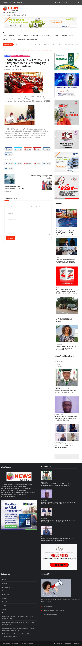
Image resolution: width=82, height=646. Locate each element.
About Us (5, 2)
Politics (25, 35)
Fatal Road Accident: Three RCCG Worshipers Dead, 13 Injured (65, 319)
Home (4, 35)
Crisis (57, 257)
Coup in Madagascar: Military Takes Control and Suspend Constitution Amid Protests (65, 261)
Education (34, 35)
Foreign (56, 35)
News (18, 35)
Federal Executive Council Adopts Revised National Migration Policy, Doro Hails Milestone (65, 418)
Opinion (64, 35)
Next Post (49, 178)
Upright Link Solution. (27, 643)
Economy (13, 55)
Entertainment (46, 35)
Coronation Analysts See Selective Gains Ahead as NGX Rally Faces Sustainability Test (66, 445)
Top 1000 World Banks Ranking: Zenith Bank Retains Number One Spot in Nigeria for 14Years (66, 291)
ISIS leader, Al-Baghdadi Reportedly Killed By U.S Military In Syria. (17, 617)
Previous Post (7, 191)
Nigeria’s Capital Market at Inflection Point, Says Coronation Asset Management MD (57, 539)
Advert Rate (12, 2)
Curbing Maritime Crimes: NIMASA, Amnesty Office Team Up (14, 188)
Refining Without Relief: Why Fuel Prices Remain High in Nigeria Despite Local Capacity (66, 232)
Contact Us (19, 2)
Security (5, 39)
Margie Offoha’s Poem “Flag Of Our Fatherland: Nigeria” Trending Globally (66, 348)
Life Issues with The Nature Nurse (28, 39)
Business (11, 35)
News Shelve (9, 12)
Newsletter (6, 613)
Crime (71, 35)
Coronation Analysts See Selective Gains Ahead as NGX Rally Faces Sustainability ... (38, 44)
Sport (13, 39)
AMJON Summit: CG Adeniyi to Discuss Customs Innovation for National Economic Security (65, 390)
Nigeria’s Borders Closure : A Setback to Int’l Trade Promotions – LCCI (18, 623)
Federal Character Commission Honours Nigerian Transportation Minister (17, 635)
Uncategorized (26, 55)
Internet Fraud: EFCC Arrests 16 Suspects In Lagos (41, 176)
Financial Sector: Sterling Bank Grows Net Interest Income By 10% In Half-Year (18, 629)
